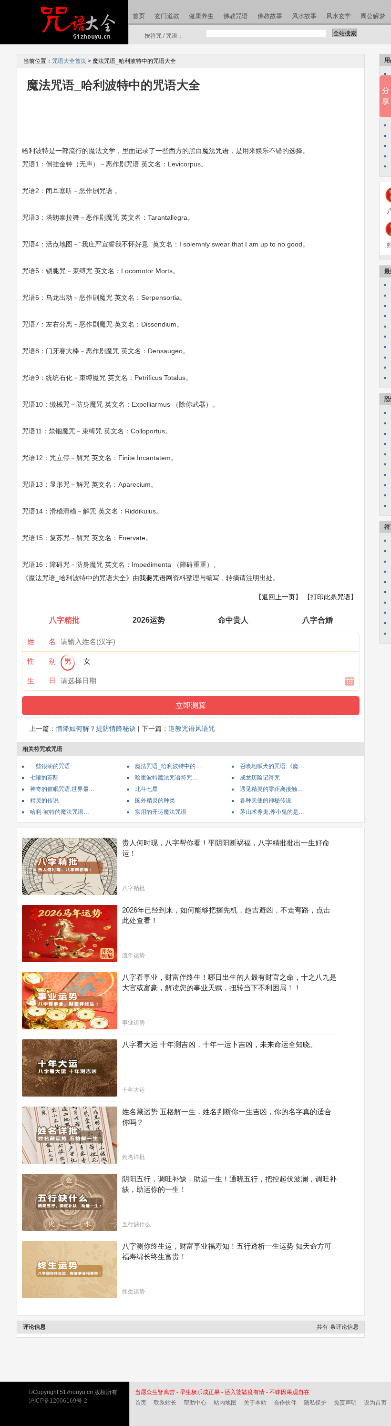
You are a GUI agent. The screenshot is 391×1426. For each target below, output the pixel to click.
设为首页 (375, 1402)
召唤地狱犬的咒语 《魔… (272, 766)
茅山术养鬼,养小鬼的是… (272, 812)
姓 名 (41, 641)
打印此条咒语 (330, 597)
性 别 (41, 661)
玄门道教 (166, 16)
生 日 (41, 681)
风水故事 (304, 16)
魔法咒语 (215, 150)
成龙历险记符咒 (260, 777)
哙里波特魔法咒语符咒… (166, 777)
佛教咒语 (235, 16)
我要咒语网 (156, 578)
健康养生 (201, 16)
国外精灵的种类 (155, 800)
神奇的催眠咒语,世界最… (62, 789)
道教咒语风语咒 (191, 728)
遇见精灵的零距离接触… (271, 789)
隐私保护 (315, 1402)
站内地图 (225, 1402)
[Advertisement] (195, 118)
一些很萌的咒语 (50, 766)
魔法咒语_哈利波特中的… (168, 766)
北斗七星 (146, 789)
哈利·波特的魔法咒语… (59, 812)
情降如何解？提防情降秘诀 (96, 728)
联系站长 (165, 1402)
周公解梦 (372, 16)
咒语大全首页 (69, 61)
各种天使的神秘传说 (265, 800)
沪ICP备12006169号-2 (58, 1400)
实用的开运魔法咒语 (160, 812)
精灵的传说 (44, 800)
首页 (139, 16)
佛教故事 (269, 16)
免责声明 (345, 1402)
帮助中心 (195, 1402)
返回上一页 (278, 597)
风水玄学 (338, 16)
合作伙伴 (285, 1402)
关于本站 (255, 1402)
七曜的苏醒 (44, 777)
